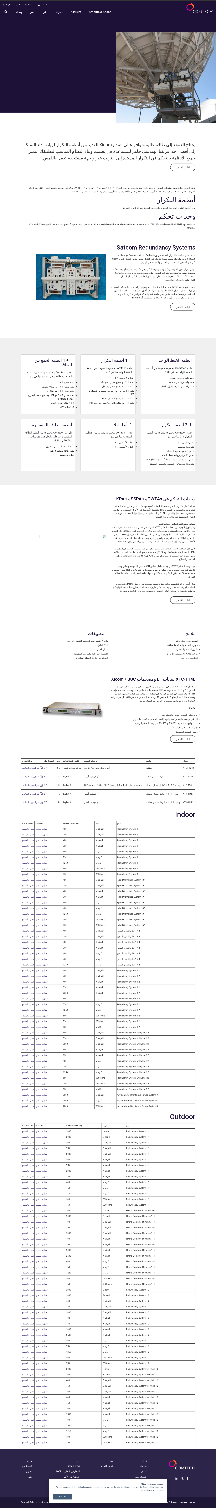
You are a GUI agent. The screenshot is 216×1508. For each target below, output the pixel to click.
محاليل (143, 1466)
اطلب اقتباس (183, 167)
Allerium (76, 12)
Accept (62, 1496)
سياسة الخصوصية (187, 1502)
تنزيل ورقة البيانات (30, 768)
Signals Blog (73, 1466)
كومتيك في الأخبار (71, 1477)
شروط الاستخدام (169, 1502)
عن (45, 12)
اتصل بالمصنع (42, 829)
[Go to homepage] (199, 10)
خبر (32, 12)
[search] (5, 13)
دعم (18, 4)
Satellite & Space (100, 12)
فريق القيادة (107, 1466)
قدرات (59, 12)
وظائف (18, 12)
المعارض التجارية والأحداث (67, 1471)
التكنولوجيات (141, 1477)
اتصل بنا (28, 4)
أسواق (144, 1471)
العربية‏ (8, 4)
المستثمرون (42, 4)
